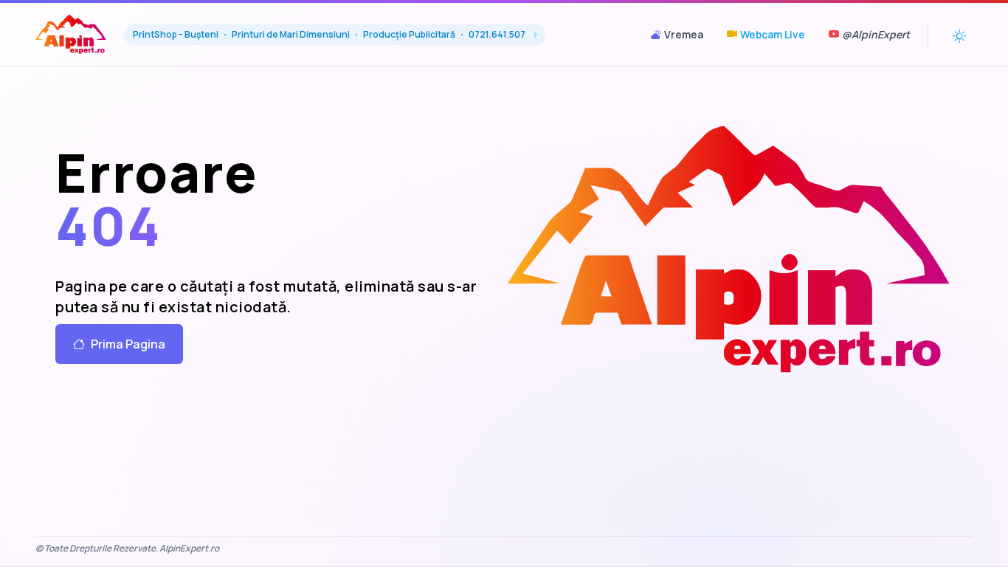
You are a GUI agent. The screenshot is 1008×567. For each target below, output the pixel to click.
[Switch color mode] (959, 34)
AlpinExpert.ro (189, 548)
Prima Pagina (128, 344)
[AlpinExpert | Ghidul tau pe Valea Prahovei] (729, 249)
